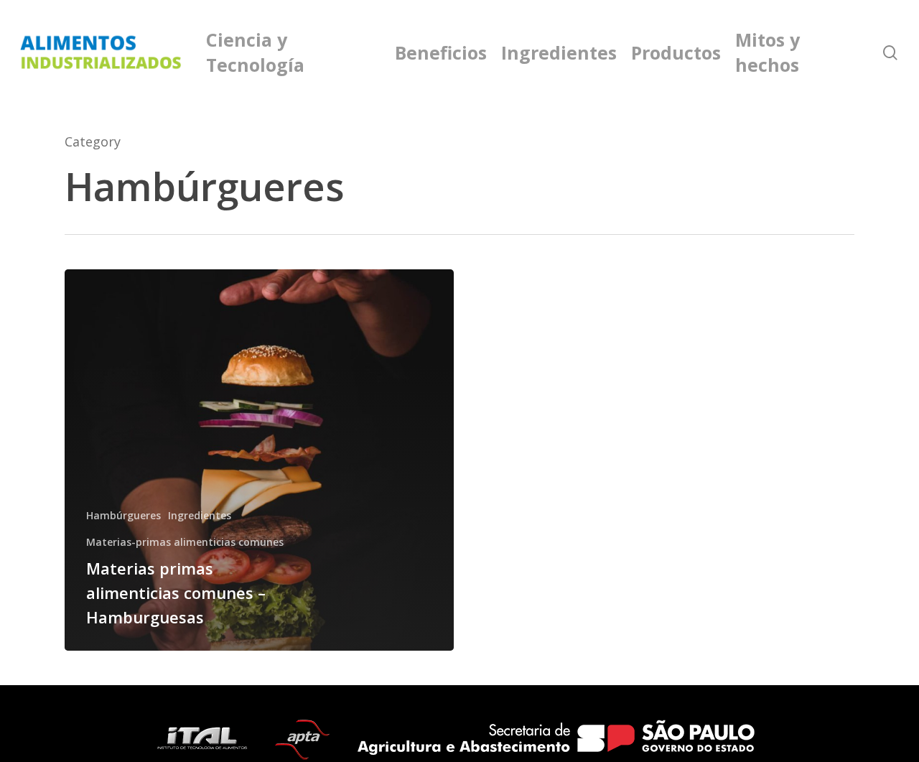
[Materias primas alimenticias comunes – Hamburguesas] (259, 460)
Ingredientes (199, 515)
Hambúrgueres (123, 515)
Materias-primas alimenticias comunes (185, 542)
